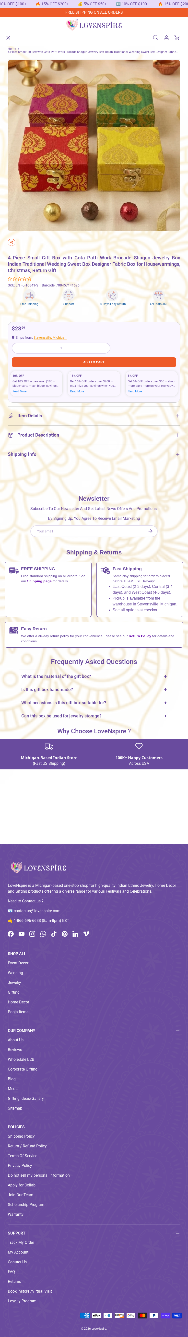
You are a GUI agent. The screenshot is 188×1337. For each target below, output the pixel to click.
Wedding (15, 972)
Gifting (14, 992)
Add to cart (94, 362)
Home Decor (18, 1002)
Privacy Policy (20, 1165)
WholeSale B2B (21, 1059)
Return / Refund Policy (27, 1146)
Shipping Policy (21, 1136)
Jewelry (14, 982)
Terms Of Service (22, 1155)
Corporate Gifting (22, 1069)
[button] (20, 278)
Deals (17, 104)
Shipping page (39, 581)
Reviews (15, 1049)
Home (17, 33)
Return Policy (140, 636)
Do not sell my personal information (39, 1175)
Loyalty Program (22, 1301)
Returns (14, 1281)
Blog (12, 1079)
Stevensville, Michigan (50, 337)
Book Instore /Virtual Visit (30, 1291)
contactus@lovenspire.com (37, 910)
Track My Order (21, 1242)
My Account (18, 1252)
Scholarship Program (26, 1204)
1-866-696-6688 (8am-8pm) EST (41, 920)
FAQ (11, 1271)
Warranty (16, 1214)
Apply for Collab (21, 1185)
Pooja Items (18, 1012)
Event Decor (18, 963)
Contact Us (17, 1262)
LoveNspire (99, 1328)
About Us (20, 122)
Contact (18, 140)
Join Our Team (20, 1195)
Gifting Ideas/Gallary (26, 1098)
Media (13, 1088)
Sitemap (15, 1108)
